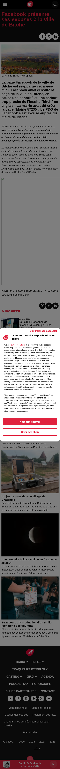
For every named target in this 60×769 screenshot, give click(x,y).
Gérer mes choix (30, 432)
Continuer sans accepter (43, 330)
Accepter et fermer (30, 421)
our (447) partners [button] (18, 344)
